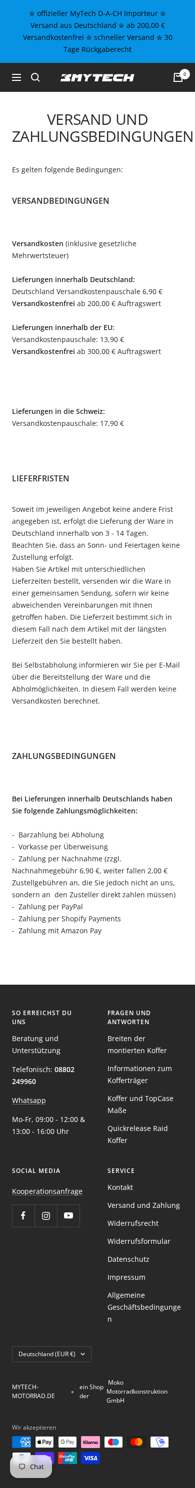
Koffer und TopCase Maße (141, 1104)
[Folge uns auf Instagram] (45, 1215)
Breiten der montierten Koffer (137, 1044)
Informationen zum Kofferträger (140, 1074)
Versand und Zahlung (144, 1205)
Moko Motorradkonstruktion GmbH (137, 1391)
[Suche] (35, 77)
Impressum (127, 1277)
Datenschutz (129, 1259)
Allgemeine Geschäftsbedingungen (144, 1307)
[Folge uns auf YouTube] (68, 1215)
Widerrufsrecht (133, 1223)
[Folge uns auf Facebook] (23, 1215)
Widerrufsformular (139, 1241)
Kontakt (120, 1187)
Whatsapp (29, 1100)
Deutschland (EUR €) (47, 1354)
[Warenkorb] (178, 77)
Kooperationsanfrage (47, 1191)
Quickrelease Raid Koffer (138, 1134)
